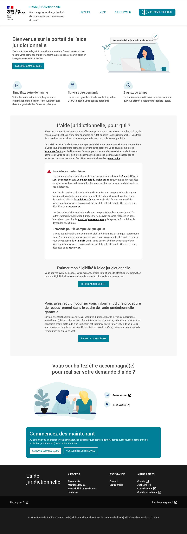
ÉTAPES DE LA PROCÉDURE (93, 338)
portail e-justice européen (90, 219)
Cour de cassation (61, 179)
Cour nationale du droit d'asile (92, 179)
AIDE (103, 12)
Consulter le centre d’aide (80, 451)
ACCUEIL (85, 12)
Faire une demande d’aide (28, 66)
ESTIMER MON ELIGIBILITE (93, 284)
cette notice (114, 158)
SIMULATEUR (123, 12)
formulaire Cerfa (53, 151)
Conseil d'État (128, 176)
